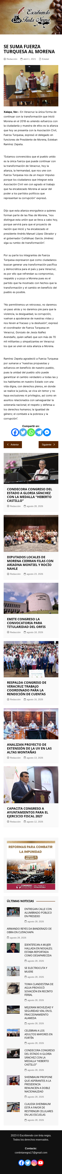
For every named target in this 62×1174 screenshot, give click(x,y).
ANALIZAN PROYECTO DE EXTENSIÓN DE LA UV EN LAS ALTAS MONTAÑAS (29, 748)
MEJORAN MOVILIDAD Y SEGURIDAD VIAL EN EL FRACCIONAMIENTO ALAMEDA (38, 1013)
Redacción (12, 59)
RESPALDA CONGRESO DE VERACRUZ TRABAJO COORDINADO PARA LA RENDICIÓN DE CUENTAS (26, 688)
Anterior (15, 444)
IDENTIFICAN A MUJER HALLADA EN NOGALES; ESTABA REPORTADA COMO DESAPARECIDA (38, 950)
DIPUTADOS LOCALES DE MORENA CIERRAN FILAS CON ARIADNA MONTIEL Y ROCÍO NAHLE (30, 563)
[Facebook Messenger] (47, 432)
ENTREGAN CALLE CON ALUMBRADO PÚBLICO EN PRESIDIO (38, 912)
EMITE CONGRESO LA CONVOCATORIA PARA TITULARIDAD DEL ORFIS (26, 623)
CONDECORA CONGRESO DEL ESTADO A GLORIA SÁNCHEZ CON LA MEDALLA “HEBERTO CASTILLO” (29, 495)
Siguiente (46, 444)
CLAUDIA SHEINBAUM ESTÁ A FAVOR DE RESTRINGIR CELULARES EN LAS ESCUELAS (38, 1109)
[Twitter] (23, 432)
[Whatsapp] (31, 432)
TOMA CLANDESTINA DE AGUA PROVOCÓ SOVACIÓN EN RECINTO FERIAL (38, 989)
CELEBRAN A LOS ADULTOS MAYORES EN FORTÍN (38, 1034)
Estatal (45, 59)
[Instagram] (34, 1163)
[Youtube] (40, 1163)
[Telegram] (39, 432)
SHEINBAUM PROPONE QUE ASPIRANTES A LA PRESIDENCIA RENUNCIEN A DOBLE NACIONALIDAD (38, 1084)
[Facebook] (15, 432)
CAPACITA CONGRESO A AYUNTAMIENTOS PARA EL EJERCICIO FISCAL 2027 (27, 812)
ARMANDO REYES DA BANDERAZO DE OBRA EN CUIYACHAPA (29, 930)
